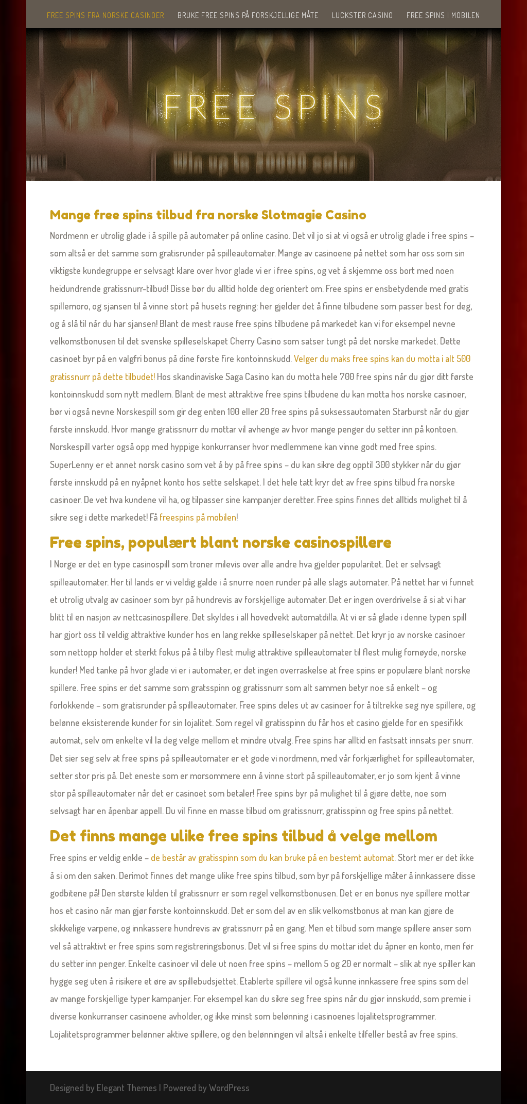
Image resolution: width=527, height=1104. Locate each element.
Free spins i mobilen (443, 16)
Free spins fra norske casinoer (105, 16)
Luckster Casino (362, 16)
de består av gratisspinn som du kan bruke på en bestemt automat (272, 857)
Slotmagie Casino (313, 215)
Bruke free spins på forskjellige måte (248, 16)
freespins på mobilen (198, 517)
